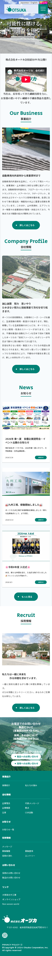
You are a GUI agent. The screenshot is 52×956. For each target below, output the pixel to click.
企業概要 (6, 807)
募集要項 (29, 851)
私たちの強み (31, 785)
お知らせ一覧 (8, 829)
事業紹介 (6, 776)
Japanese (24, 2)
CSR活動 (29, 812)
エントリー (30, 855)
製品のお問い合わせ (11, 877)
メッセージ (7, 846)
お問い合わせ (8, 865)
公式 (45, 3)
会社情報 (6, 794)
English (34, 2)
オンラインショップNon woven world (11, 901)
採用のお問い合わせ (11, 873)
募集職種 (6, 851)
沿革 (4, 812)
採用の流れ (7, 855)
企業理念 (6, 803)
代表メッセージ (32, 803)
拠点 (27, 807)
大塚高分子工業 (9, 894)
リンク (5, 886)
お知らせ (6, 821)
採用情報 (6, 837)
